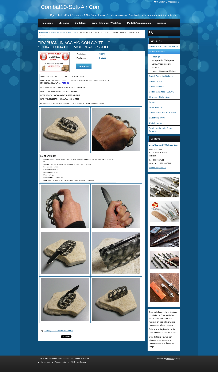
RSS (73, 362)
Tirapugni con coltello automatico (58, 330)
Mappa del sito (60, 362)
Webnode (170, 359)
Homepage (43, 32)
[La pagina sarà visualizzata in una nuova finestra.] (54, 71)
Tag (41, 330)
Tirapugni (72, 32)
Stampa (82, 362)
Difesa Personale (58, 32)
